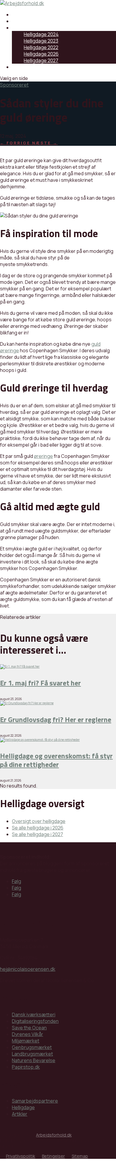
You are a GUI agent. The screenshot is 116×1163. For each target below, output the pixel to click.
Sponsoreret (14, 85)
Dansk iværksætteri (33, 1014)
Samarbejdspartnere (35, 14)
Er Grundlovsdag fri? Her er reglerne (55, 719)
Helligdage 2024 (41, 34)
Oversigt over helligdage (38, 821)
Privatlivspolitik (20, 1156)
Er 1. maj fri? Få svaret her (40, 682)
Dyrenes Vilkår (27, 1034)
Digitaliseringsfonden (35, 1021)
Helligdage (23, 27)
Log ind (19, 67)
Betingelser (53, 1156)
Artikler (19, 21)
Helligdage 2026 (41, 54)
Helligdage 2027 (41, 60)
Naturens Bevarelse (33, 1060)
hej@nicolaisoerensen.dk (27, 969)
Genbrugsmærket (32, 1047)
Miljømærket (25, 1040)
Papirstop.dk (26, 1067)
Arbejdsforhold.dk (54, 1135)
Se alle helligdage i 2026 (37, 827)
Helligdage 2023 (41, 40)
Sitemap (80, 1156)
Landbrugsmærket (32, 1054)
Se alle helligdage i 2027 (37, 834)
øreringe (43, 456)
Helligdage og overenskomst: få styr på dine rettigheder (56, 760)
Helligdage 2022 (41, 47)
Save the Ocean (29, 1027)
